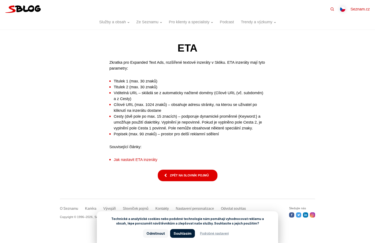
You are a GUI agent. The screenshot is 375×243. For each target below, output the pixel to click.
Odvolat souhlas (233, 208)
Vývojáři (109, 208)
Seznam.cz (360, 9)
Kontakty (162, 208)
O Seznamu (69, 208)
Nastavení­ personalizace (195, 208)
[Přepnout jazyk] (342, 9)
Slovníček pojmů (135, 208)
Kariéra (90, 208)
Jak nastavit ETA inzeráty (135, 160)
